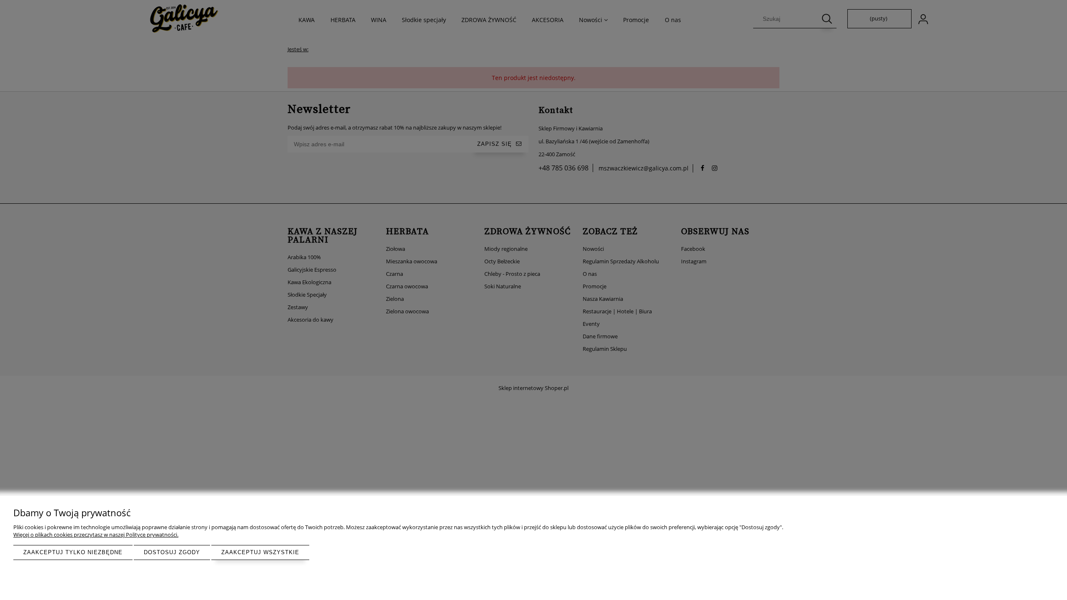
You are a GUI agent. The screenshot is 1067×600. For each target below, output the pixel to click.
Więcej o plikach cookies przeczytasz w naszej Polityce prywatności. (95, 534)
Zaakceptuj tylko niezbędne (73, 552)
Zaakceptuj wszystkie (260, 552)
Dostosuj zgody (172, 552)
